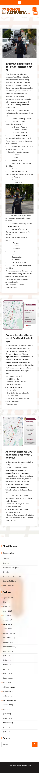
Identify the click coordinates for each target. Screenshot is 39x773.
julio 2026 (6, 602)
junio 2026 (7, 606)
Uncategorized (8, 585)
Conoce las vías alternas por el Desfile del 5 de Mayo (20, 338)
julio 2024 (6, 709)
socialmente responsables (13, 577)
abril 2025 (6, 669)
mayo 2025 (7, 665)
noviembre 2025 (9, 638)
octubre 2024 (8, 696)
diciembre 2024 (9, 687)
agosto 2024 (8, 705)
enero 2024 (7, 727)
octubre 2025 (8, 642)
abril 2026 (7, 615)
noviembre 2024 (9, 691)
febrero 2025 (8, 678)
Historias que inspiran (11, 568)
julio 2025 (6, 656)
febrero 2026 (8, 624)
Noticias (26, 57)
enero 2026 (7, 629)
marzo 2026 (7, 620)
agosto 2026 (8, 598)
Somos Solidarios (9, 581)
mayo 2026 (7, 611)
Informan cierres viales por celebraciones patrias (19, 66)
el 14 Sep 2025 (13, 55)
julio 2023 (6, 732)
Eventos (6, 563)
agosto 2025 (8, 651)
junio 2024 (7, 714)
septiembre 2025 (9, 647)
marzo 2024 (7, 718)
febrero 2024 (8, 723)
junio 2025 (7, 660)
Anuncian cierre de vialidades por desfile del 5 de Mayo (19, 454)
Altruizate (6, 559)
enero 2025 (7, 682)
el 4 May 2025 (13, 326)
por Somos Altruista (14, 57)
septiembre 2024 (9, 700)
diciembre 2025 (9, 633)
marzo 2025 (7, 674)
